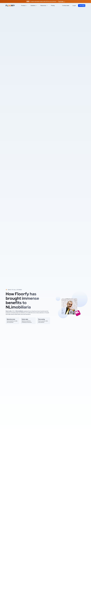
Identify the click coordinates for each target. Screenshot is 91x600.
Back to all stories (15, 289)
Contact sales (65, 5)
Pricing (53, 5)
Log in (74, 5)
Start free (81, 5)
